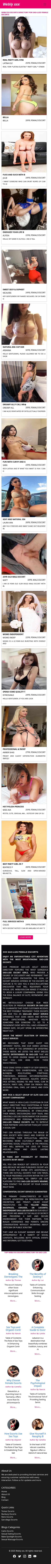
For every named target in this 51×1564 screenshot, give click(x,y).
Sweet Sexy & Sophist (13, 289)
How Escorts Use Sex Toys (13, 1435)
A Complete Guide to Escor (38, 1328)
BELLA (6, 117)
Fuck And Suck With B (14, 174)
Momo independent (13, 634)
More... (13, 1301)
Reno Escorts (7, 1517)
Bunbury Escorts (8, 1514)
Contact (4, 1500)
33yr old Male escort (14, 577)
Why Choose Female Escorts (13, 1382)
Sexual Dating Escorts (11, 1533)
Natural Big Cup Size (13, 347)
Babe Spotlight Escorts (11, 1536)
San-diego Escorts (9, 1519)
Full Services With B (13, 921)
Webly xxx (11, 4)
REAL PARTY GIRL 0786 (13, 60)
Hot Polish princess (13, 806)
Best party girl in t (13, 864)
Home (4, 1491)
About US (5, 1494)
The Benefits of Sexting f (38, 1275)
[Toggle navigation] (45, 4)
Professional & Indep (14, 749)
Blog (3, 1497)
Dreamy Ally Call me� (14, 404)
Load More (25, 937)
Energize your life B (13, 232)
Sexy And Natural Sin (14, 519)
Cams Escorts (7, 1531)
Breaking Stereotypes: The (13, 1275)
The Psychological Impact (37, 1383)
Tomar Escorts (7, 1511)
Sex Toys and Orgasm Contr (13, 1328)
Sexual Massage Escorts (12, 1539)
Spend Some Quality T (14, 691)
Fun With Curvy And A (14, 462)
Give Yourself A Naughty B (38, 1435)
